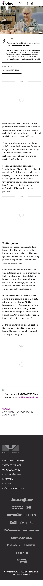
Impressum (7, 479)
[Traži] (20, 3)
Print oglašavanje (11, 474)
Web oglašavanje (11, 470)
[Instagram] (32, 3)
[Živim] (7, 3)
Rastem (4, 41)
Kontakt (6, 484)
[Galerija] (21, 20)
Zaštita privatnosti (12, 465)
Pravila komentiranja (13, 460)
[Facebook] (26, 3)
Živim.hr (9, 66)
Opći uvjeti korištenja (13, 488)
